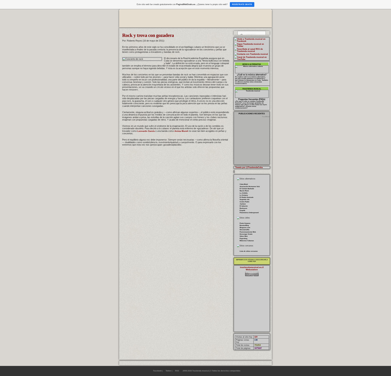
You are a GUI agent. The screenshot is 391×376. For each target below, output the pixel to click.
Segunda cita (244, 199)
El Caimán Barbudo (247, 188)
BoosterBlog (244, 225)
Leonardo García (146, 131)
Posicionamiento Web (248, 232)
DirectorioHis (244, 229)
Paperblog (243, 238)
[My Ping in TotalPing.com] (252, 275)
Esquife (242, 210)
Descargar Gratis (246, 234)
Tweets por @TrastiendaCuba (249, 167)
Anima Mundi (181, 131)
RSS (177, 371)
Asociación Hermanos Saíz (250, 186)
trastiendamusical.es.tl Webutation (252, 268)
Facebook (157, 371)
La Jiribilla (244, 193)
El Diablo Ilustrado (246, 197)
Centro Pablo (244, 202)
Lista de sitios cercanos (249, 251)
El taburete (244, 206)
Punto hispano (245, 223)
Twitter (168, 371)
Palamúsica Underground (249, 212)
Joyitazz (243, 204)
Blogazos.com (245, 227)
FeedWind (265, 116)
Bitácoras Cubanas (247, 240)
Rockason (243, 208)
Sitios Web (244, 236)
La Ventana (244, 195)
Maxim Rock (244, 191)
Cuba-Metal (244, 184)
